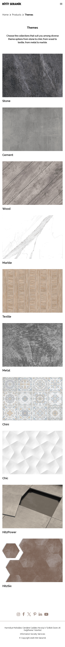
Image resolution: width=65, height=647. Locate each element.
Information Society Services (32, 634)
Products (16, 14)
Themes (29, 14)
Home (5, 14)
